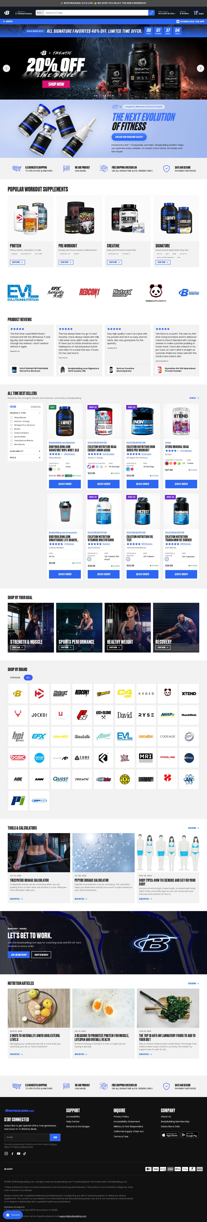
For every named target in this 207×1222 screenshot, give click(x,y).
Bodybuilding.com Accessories (63, 532)
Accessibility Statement (127, 1121)
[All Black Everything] (18, 779)
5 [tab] (104, 95)
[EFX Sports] (39, 736)
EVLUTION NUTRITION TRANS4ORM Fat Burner (178, 538)
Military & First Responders (128, 1126)
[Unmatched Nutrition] (61, 715)
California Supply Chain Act (129, 1131)
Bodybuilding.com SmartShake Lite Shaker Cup (63, 539)
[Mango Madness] (170, 463)
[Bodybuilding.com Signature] (18, 693)
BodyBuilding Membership (175, 1121)
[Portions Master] (39, 758)
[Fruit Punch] (93, 466)
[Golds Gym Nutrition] (125, 779)
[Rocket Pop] (89, 466)
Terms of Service (21, 1147)
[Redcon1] (82, 693)
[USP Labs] (39, 800)
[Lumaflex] (167, 779)
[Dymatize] (39, 693)
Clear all (36, 406)
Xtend (168, 442)
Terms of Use (121, 1136)
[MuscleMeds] (189, 715)
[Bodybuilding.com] (7, 13)
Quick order (64, 484)
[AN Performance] (189, 779)
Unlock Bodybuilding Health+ (129, 136)
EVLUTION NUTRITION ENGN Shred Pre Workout (141, 448)
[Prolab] (167, 758)
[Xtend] (189, 693)
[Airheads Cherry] (166, 463)
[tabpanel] (103, 68)
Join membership (19, 954)
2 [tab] (97, 95)
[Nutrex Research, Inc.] (61, 693)
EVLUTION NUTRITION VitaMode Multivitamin (101, 538)
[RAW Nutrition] (39, 779)
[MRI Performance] (146, 758)
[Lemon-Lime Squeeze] (179, 463)
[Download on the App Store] (170, 1135)
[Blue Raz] (128, 469)
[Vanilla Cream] (54, 469)
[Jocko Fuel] (39, 715)
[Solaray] (189, 758)
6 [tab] (107, 95)
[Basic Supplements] (18, 758)
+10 (183, 463)
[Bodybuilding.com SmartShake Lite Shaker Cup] (65, 511)
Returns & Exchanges (78, 1126)
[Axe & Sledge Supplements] (103, 715)
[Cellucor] (125, 693)
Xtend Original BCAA (177, 446)
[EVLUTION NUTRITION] (125, 736)
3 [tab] (99, 95)
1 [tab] (94, 95)
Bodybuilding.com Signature (62, 442)
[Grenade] (146, 736)
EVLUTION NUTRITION (97, 442)
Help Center (73, 1121)
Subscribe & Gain (170, 1126)
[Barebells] (82, 736)
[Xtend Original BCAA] (181, 421)
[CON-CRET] (61, 736)
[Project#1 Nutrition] (61, 758)
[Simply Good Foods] (61, 779)
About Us (166, 1116)
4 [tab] (101, 95)
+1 (105, 467)
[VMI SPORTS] (125, 758)
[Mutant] (103, 693)
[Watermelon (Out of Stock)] (101, 466)
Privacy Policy (121, 1116)
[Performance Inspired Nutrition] (18, 800)
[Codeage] (167, 736)
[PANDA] (167, 693)
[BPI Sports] (18, 736)
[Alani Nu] (103, 736)
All (28, 677)
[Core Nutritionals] (82, 758)
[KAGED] (146, 693)
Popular (15, 677)
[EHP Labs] (103, 779)
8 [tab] (112, 95)
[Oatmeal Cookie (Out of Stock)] (58, 469)
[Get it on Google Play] (190, 1135)
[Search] (151, 13)
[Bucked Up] (18, 715)
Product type (18, 413)
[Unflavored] (89, 559)
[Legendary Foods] (146, 779)
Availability (16, 451)
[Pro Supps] (82, 715)
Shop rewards (41, 954)
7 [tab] (110, 95)
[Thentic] (82, 779)
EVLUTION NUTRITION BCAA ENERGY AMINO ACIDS (102, 448)
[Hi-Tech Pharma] (189, 736)
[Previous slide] (6, 68)
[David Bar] (125, 715)
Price (13, 457)
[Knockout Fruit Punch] (174, 463)
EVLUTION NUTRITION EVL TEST (140, 538)
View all (193, 398)
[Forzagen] (103, 758)
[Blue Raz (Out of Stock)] (97, 466)
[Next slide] (200, 68)
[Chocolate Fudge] (50, 469)
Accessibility (73, 1116)
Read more (192, 828)
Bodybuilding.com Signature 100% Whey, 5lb (64, 448)
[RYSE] (146, 715)
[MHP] (167, 715)
